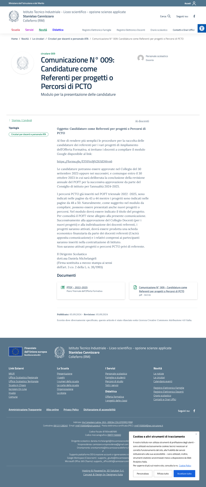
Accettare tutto (184, 473)
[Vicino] (196, 434)
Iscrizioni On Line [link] (18, 389)
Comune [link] (13, 397)
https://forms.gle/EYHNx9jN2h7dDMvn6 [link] (84, 161)
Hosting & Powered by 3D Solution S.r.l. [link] (103, 470)
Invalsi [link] (12, 393)
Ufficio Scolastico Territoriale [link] (23, 381)
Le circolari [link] (159, 377)
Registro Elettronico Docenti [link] (131, 30)
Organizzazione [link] (65, 389)
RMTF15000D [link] (114, 435)
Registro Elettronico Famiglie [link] (96, 30)
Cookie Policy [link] (185, 465)
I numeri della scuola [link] (68, 381)
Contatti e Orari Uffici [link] (184, 30)
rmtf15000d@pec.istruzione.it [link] (148, 425)
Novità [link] (43, 30)
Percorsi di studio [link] (114, 381)
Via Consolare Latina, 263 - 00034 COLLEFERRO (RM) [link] (107, 422)
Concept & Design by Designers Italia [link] (103, 474)
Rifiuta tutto (163, 473)
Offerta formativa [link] (114, 397)
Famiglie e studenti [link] (115, 377)
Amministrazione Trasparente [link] (25, 409)
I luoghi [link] (61, 377)
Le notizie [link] (159, 373)
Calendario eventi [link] (163, 381)
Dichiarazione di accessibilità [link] (99, 409)
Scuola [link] (15, 30)
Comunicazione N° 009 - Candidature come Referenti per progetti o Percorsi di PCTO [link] (163, 289)
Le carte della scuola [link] (68, 385)
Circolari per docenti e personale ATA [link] (28, 134)
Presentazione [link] (64, 373)
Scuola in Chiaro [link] (17, 385)
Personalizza (143, 473)
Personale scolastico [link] (116, 373)
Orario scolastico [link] (158, 30)
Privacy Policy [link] (71, 409)
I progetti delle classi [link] (116, 400)
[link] (202, 28)
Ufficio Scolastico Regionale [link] (23, 377)
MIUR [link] (12, 373)
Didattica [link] (57, 30)
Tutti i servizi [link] (111, 385)
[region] (164, 456)
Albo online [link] (52, 409)
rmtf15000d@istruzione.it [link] (87, 425)
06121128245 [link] (61, 425)
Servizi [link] (29, 30)
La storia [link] (61, 393)
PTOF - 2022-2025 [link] (77, 287)
